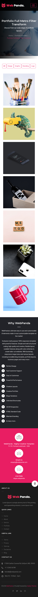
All (4, 66)
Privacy (6, 543)
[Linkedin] (21, 591)
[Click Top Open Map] (35, 484)
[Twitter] (17, 591)
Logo (33, 66)
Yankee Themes (31, 586)
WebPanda (9, 586)
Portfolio (7, 526)
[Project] (19, 90)
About (6, 519)
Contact (6, 529)
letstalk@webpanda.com (13, 572)
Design (10, 66)
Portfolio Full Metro (21, 35)
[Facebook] (13, 591)
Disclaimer (7, 549)
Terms (6, 540)
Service (6, 522)
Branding (26, 66)
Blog (5, 553)
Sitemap (6, 546)
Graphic (17, 66)
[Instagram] (25, 591)
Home (11, 35)
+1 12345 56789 (10, 567)
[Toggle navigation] (33, 5)
